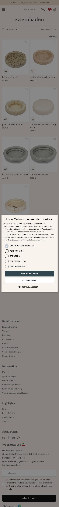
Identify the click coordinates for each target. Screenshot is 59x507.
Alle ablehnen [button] (29, 280)
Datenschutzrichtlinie (37, 240)
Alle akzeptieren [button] (29, 274)
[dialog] (30, 253)
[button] (30, 287)
